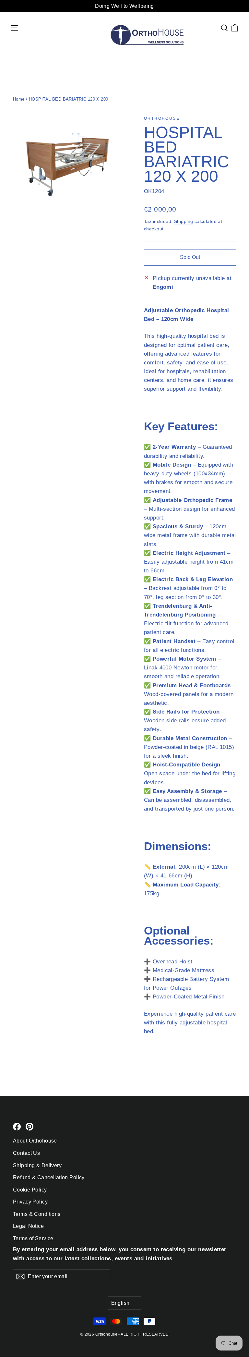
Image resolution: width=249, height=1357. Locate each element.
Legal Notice (28, 1226)
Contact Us (26, 1153)
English (120, 1303)
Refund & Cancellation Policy (49, 1177)
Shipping (183, 221)
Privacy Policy (30, 1201)
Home (19, 99)
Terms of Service (33, 1238)
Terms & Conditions (37, 1214)
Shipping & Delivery (37, 1165)
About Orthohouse (35, 1140)
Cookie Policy (30, 1189)
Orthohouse (162, 118)
